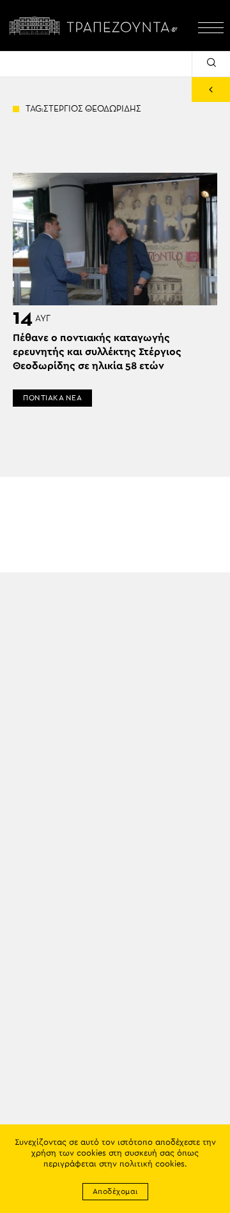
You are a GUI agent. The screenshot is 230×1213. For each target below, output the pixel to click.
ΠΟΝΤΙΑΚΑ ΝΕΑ (52, 398)
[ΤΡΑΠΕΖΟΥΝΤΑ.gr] (95, 25)
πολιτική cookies (152, 1164)
